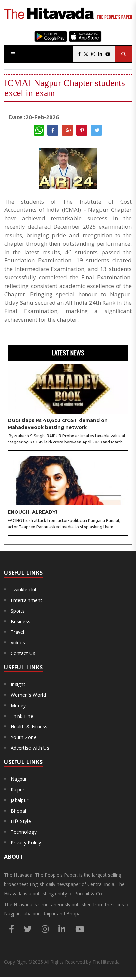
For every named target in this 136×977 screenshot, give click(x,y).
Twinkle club (24, 589)
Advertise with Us (30, 748)
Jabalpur (19, 800)
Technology (24, 832)
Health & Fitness (29, 726)
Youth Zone (24, 737)
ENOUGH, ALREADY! (32, 512)
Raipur (18, 789)
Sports (18, 611)
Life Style (21, 821)
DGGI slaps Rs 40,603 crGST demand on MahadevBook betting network (58, 423)
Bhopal (18, 811)
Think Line (22, 716)
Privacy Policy (26, 842)
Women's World (28, 695)
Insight (18, 684)
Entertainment (26, 600)
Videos (18, 642)
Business (20, 621)
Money (18, 705)
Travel (17, 632)
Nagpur (19, 779)
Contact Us (23, 653)
